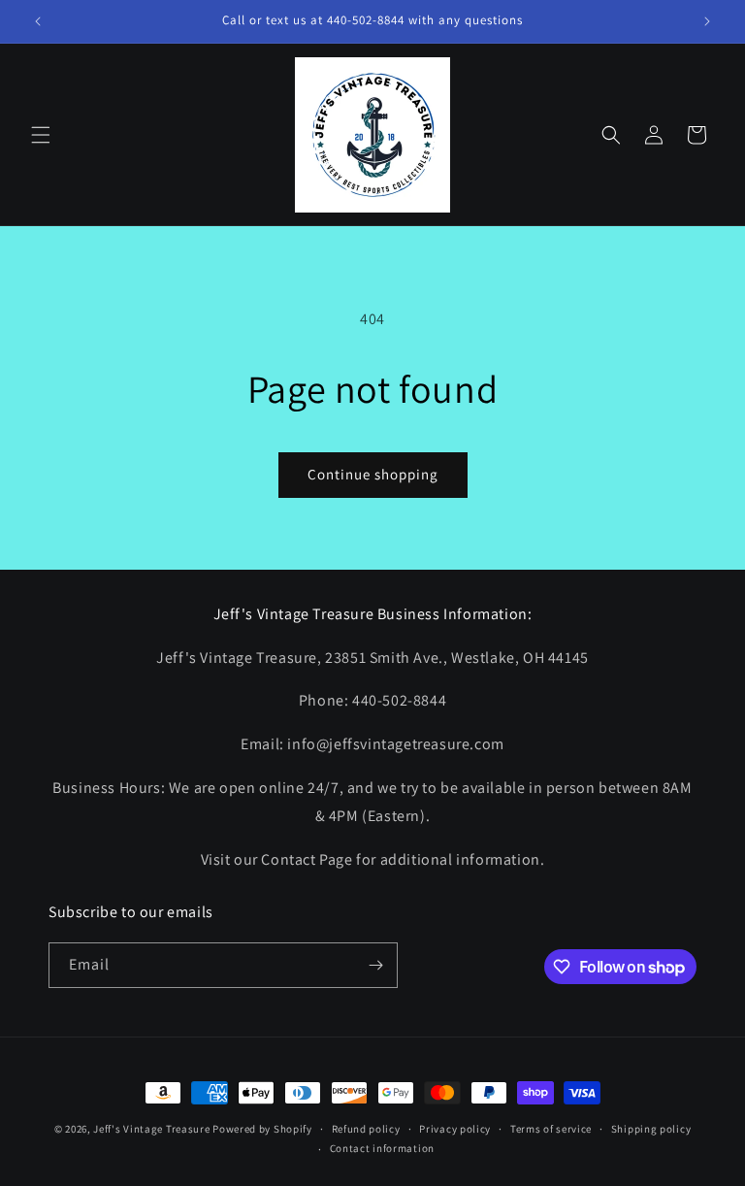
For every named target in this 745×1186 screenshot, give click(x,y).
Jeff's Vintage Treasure (151, 1129)
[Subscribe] (375, 965)
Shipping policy (651, 1129)
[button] (40, 135)
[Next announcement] (707, 21)
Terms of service (551, 1129)
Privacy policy (455, 1129)
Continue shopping (373, 474)
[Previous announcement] (37, 21)
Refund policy (366, 1129)
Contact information (382, 1148)
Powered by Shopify (262, 1129)
